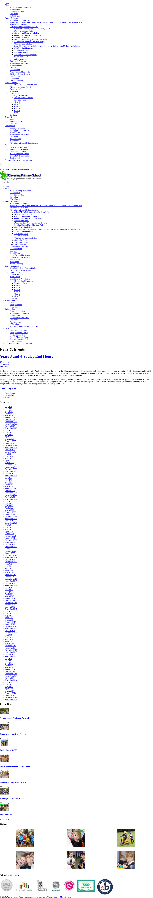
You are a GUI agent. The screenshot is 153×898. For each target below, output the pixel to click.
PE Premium (14, 78)
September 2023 (11, 476)
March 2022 (9, 510)
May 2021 (9, 529)
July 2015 (8, 659)
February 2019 (10, 575)
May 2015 (9, 663)
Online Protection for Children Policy (28, 35)
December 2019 (11, 555)
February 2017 (10, 622)
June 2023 (9, 480)
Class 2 (17, 104)
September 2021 (11, 523)
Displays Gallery (16, 158)
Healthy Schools (16, 121)
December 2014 (11, 674)
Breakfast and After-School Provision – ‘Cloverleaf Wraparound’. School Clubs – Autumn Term (46, 22)
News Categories (8, 388)
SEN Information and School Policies (24, 27)
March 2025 (9, 439)
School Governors (16, 91)
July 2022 (8, 501)
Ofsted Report (15, 16)
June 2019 (9, 566)
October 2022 (10, 497)
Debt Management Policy (24, 31)
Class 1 (17, 102)
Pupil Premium (15, 76)
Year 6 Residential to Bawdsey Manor (15, 766)
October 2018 (10, 583)
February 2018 (10, 598)
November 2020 (11, 542)
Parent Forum (15, 93)
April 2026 (9, 413)
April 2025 (9, 437)
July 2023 (8, 478)
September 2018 (11, 585)
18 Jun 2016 (4, 362)
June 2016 (9, 637)
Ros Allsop (4, 366)
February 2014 (10, 693)
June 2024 (9, 456)
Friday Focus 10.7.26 (8, 750)
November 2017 (11, 605)
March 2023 (9, 486)
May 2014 (9, 687)
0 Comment (4, 364)
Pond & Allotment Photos (19, 154)
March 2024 (9, 463)
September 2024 (11, 452)
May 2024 (9, 458)
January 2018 (10, 600)
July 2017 (8, 611)
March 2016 (9, 644)
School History (15, 9)
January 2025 (10, 443)
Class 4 (17, 108)
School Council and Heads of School (24, 85)
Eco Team (13, 115)
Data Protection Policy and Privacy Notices (30, 40)
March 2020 (9, 549)
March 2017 (9, 620)
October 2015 (10, 654)
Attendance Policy (21, 59)
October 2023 (10, 473)
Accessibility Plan (21, 50)
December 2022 (11, 493)
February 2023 (10, 488)
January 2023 (10, 491)
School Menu (15, 70)
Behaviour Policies (21, 52)
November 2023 (11, 471)
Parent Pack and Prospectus (20, 72)
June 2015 (9, 661)
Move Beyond (65, 897)
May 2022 (9, 506)
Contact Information (17, 128)
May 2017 (9, 616)
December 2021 (11, 516)
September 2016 (11, 633)
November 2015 (11, 652)
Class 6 (17, 113)
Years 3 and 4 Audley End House (26, 356)
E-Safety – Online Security (20, 74)
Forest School (15, 124)
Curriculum (14, 14)
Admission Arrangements (19, 20)
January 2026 (10, 420)
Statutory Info (10, 126)
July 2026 (8, 407)
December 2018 (11, 579)
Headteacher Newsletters (19, 24)
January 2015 (10, 672)
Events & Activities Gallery (20, 156)
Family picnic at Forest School (12, 798)
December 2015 (11, 650)
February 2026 (10, 417)
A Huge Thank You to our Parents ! (14, 718)
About (7, 5)
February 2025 (10, 441)
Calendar (13, 68)
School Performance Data (19, 63)
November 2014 (11, 676)
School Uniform (16, 65)
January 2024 (10, 467)
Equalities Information (18, 61)
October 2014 (10, 678)
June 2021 (9, 527)
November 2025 (11, 424)
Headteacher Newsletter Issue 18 (13, 782)
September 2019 (11, 562)
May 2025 (9, 435)
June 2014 (9, 684)
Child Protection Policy (23, 44)
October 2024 (10, 450)
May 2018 (9, 592)
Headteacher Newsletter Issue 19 (13, 734)
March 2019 (9, 572)
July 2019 (8, 564)
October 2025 (10, 426)
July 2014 (8, 682)
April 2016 (9, 641)
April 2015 (9, 665)
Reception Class (20, 100)
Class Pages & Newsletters (20, 96)
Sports (12, 119)
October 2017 (10, 607)
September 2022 (11, 499)
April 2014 (9, 689)
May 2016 (9, 639)
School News (10, 117)
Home (7, 3)
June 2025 (9, 432)
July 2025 (8, 430)
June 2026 (9, 409)
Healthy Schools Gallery (19, 149)
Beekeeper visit (6, 815)
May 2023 (9, 482)
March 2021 (9, 534)
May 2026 (9, 411)
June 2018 (9, 590)
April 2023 (9, 484)
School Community (12, 83)
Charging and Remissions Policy (26, 33)
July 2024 (8, 454)
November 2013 (11, 700)
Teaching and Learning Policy (25, 55)
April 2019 (9, 570)
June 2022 (9, 504)
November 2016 (11, 628)
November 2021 (11, 519)
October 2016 (10, 631)
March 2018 (9, 596)
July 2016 (8, 635)
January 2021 (10, 538)
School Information (17, 12)
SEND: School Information (24, 48)
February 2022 (10, 512)
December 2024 (11, 445)
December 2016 (11, 626)
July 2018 (8, 588)
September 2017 (11, 609)
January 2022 (10, 514)
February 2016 (10, 646)
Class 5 (17, 111)
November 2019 (11, 557)
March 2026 (9, 415)
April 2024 (9, 460)
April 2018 (9, 594)
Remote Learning (16, 80)
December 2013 (11, 697)
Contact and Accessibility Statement (18, 160)
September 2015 (11, 656)
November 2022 (11, 495)
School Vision (15, 132)
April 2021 (9, 532)
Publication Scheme (21, 37)
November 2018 (11, 581)
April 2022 (9, 508)
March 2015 (9, 667)
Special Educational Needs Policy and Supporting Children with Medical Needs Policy (47, 46)
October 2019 (10, 560)
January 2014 (10, 695)
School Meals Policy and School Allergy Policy (32, 29)
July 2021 (8, 525)
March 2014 (9, 691)
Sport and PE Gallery (18, 152)
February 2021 (10, 536)
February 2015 (10, 669)
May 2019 (9, 568)
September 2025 (11, 428)
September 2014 (11, 680)
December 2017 (11, 603)
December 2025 (11, 422)
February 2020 (10, 551)
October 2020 (10, 544)
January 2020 (10, 553)
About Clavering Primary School (22, 7)
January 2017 (10, 624)
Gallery (7, 145)
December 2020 (11, 540)
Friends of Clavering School (20, 87)
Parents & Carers (11, 18)
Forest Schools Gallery (18, 147)
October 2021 (10, 521)
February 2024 (10, 465)
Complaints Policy (21, 57)
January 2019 (10, 577)
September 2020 (11, 547)
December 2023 (11, 469)
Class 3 (17, 106)
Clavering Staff (15, 89)
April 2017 (9, 618)
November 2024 (11, 448)
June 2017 (9, 613)
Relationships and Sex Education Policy (29, 42)
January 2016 (10, 648)
